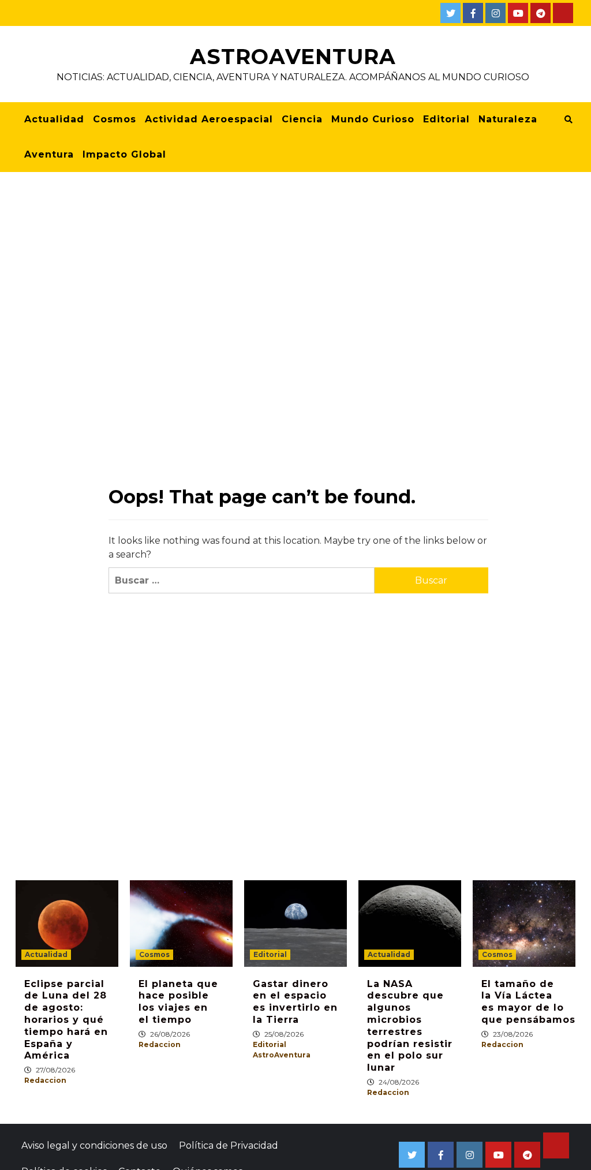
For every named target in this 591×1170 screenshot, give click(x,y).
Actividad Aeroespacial (209, 119)
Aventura (49, 154)
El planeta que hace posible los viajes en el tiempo (178, 1001)
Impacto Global (124, 154)
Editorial (446, 119)
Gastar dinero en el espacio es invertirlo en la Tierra (295, 1001)
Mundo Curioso (372, 119)
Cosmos (114, 119)
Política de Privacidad (228, 1145)
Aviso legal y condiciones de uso (94, 1145)
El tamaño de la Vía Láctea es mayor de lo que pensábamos (528, 1001)
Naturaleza (507, 119)
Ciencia (302, 119)
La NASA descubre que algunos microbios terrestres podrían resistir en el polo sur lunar (409, 1026)
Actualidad (54, 119)
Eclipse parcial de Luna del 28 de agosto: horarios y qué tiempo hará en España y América (66, 1019)
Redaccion (45, 1080)
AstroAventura (293, 56)
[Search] (568, 119)
